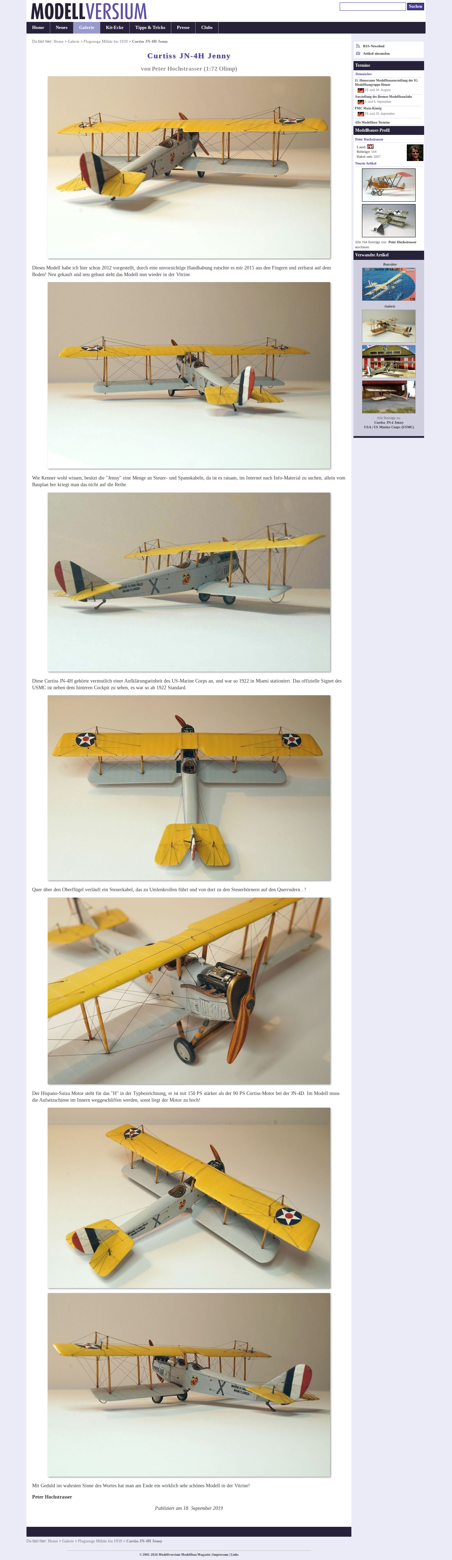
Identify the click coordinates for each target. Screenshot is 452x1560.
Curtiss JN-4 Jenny (389, 422)
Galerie (86, 27)
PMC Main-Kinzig (368, 108)
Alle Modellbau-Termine (372, 122)
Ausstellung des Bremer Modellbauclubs (383, 97)
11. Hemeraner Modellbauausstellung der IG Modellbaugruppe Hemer (386, 83)
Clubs (207, 27)
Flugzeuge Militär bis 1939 (106, 41)
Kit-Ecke (115, 27)
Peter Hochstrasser (402, 242)
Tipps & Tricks (150, 27)
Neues (61, 27)
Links (235, 1554)
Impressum (220, 1554)
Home (38, 27)
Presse (183, 27)
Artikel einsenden (376, 53)
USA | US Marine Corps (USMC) (389, 427)
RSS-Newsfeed (374, 46)
